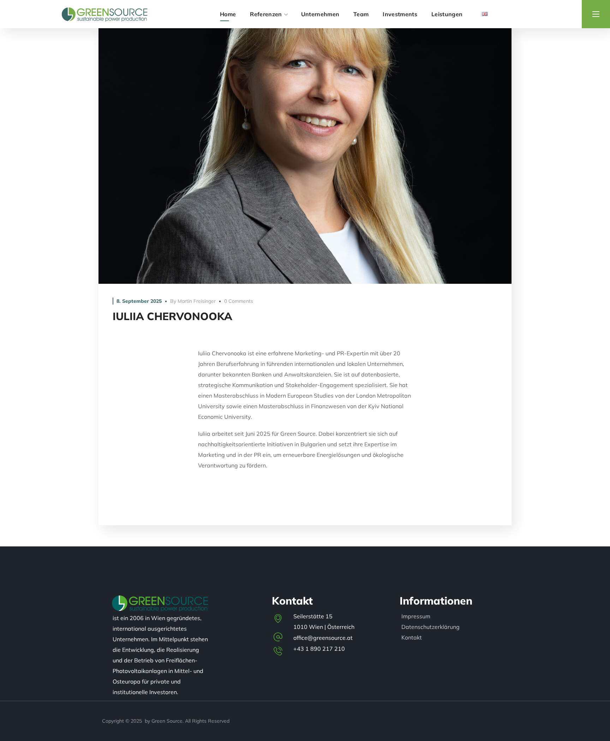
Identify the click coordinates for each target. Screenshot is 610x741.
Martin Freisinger (197, 301)
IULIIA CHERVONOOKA (172, 316)
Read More (305, 156)
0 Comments (238, 301)
